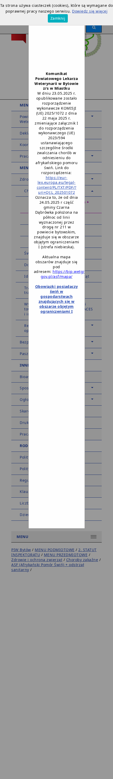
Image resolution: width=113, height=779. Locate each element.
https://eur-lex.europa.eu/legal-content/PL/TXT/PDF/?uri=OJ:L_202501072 (56, 185)
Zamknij (57, 18)
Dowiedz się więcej (89, 11)
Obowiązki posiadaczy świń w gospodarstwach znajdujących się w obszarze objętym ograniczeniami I (56, 299)
